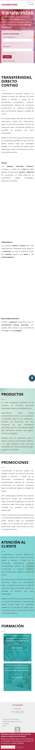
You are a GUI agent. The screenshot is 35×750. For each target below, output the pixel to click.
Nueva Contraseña (9, 61)
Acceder (31, 4)
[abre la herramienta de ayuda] (32, 378)
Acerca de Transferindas (11, 719)
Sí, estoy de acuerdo (8, 747)
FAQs (4, 726)
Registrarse (30, 2)
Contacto (6, 724)
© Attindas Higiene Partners (12, 721)
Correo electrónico (9, 37)
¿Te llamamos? (17, 705)
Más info (21, 743)
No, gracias (19, 747)
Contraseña (6, 46)
